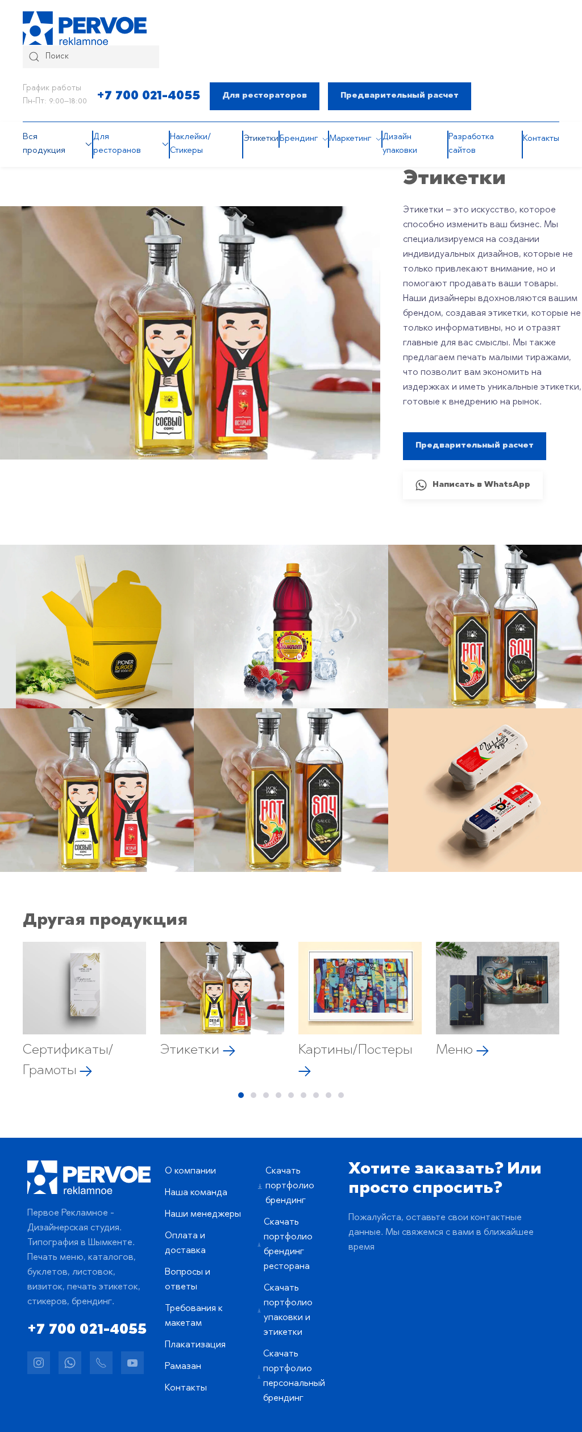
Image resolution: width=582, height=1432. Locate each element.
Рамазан (183, 1366)
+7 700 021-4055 (148, 96)
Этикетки (260, 139)
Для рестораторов (264, 96)
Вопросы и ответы (187, 1280)
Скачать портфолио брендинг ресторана (288, 1244)
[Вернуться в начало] (85, 28)
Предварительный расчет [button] (399, 96)
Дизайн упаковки (400, 144)
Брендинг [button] (299, 139)
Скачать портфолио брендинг (289, 1186)
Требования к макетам (194, 1316)
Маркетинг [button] (350, 139)
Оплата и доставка (185, 1243)
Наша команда (196, 1192)
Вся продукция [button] (44, 144)
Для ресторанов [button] (117, 144)
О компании (190, 1171)
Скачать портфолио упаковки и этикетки (288, 1310)
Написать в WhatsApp (481, 485)
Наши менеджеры (203, 1214)
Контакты (541, 139)
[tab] (241, 1095)
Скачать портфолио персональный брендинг (294, 1376)
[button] (97, 626)
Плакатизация (195, 1345)
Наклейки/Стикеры (190, 144)
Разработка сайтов (471, 144)
